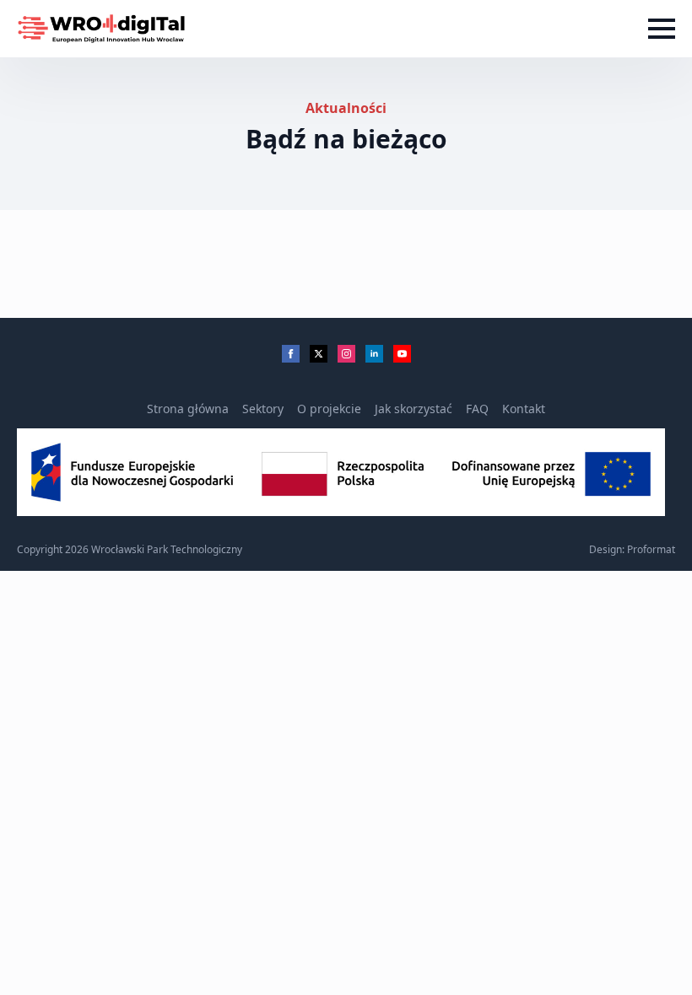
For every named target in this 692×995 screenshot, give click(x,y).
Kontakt (523, 409)
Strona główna (188, 409)
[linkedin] (374, 354)
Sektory (263, 409)
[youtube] (402, 354)
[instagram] (346, 354)
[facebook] (291, 354)
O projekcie (329, 409)
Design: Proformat (632, 550)
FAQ (477, 409)
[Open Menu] (661, 28)
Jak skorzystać (413, 409)
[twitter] (318, 354)
